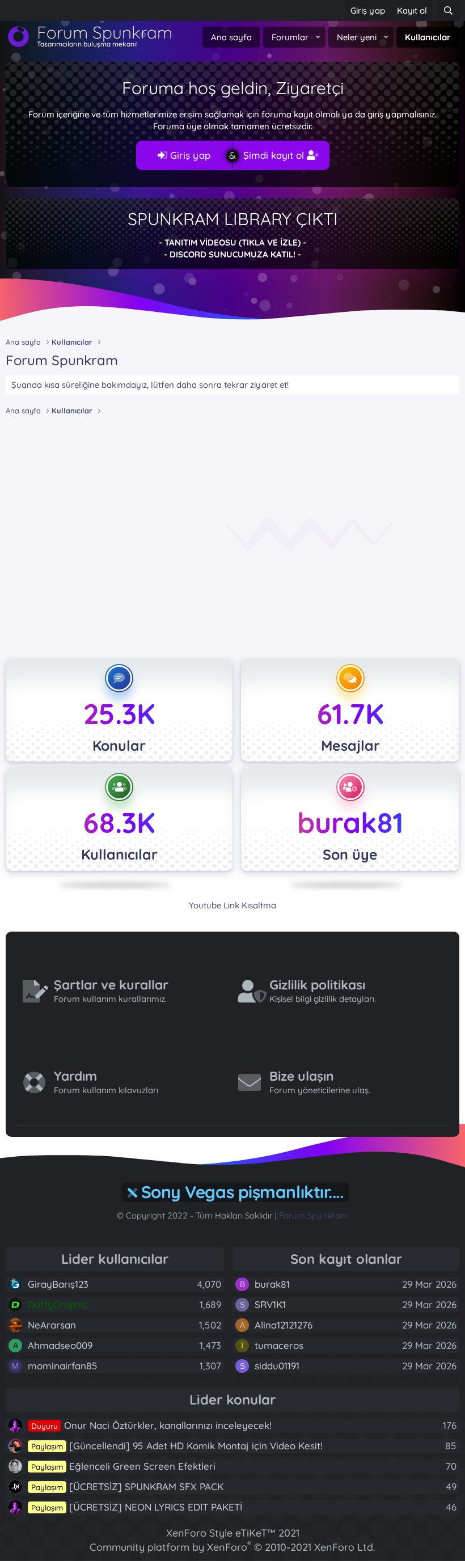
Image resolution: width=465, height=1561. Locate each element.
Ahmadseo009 (60, 1345)
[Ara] (448, 10)
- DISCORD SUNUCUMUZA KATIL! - (232, 254)
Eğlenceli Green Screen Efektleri (123, 1466)
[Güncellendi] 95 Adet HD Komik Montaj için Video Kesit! (177, 1446)
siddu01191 (277, 1366)
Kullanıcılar (428, 37)
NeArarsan (52, 1325)
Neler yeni (357, 37)
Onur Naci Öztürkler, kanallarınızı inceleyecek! (151, 1425)
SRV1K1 (270, 1304)
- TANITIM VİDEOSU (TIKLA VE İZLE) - (232, 242)
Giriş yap (188, 155)
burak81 (350, 822)
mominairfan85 (63, 1366)
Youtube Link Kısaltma (232, 905)
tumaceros (279, 1345)
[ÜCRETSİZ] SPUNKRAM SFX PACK (127, 1486)
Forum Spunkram (313, 1215)
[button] (317, 37)
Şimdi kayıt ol (275, 155)
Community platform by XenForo (232, 1547)
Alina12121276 (283, 1325)
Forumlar (290, 37)
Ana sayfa (231, 37)
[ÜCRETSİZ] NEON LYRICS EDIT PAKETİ (136, 1507)
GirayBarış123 (58, 1284)
